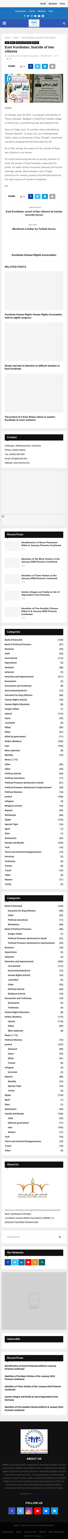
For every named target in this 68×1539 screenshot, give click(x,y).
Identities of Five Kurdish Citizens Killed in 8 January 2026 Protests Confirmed (39, 611)
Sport (7, 829)
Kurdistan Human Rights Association (23, 56)
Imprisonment (30, 1532)
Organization (20, 11)
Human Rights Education (17, 704)
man (7, 42)
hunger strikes (12, 709)
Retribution (10, 815)
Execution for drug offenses (18, 695)
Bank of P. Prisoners (32, 1536)
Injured (8, 713)
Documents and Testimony (18, 686)
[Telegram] (54, 1510)
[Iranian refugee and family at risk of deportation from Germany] (12, 595)
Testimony (10, 861)
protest (8, 796)
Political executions (15, 778)
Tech (7, 847)
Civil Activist (11, 658)
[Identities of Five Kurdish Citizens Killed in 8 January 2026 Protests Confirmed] (12, 612)
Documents (10, 681)
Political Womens (13, 792)
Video (8, 875)
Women (35, 42)
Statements (10, 838)
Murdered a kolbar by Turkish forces (34, 229)
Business (9, 649)
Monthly (9, 755)
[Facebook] (11, 1510)
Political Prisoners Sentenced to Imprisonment (28, 787)
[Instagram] (28, 1510)
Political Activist (13, 773)
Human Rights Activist (16, 699)
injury (7, 718)
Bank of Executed (13, 640)
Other (7, 764)
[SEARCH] (59, 1237)
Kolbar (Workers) (13, 741)
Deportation (11, 662)
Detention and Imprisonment (19, 676)
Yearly (8, 884)
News (13, 42)
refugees (9, 801)
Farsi (62, 3)
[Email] (46, 1510)
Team (50, 11)
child (7, 653)
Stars (7, 833)
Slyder (8, 819)
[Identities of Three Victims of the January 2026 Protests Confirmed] (12, 579)
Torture (8, 866)
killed (7, 732)
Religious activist (13, 806)
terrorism (9, 856)
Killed (8, 727)
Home (18, 1532)
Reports (9, 810)
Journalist (10, 723)
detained (9, 667)
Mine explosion (12, 750)
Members (42, 11)
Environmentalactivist (16, 690)
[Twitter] (20, 1510)
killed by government (15, 736)
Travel (8, 870)
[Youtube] (37, 1510)
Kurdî (43, 3)
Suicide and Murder (24, 42)
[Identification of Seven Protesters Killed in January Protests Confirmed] (12, 546)
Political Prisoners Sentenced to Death (24, 782)
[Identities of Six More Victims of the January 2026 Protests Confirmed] (12, 562)
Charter (32, 11)
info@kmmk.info (40, 1493)
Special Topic (11, 824)
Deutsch (53, 3)
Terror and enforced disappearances (23, 852)
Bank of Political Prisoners (18, 644)
